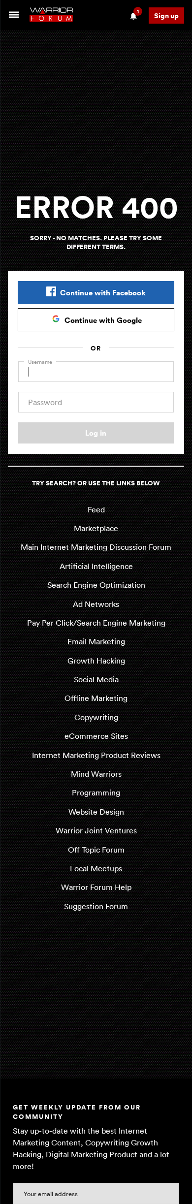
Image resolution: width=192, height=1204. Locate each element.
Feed (96, 509)
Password (45, 402)
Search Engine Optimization (96, 585)
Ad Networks (96, 604)
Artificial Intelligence (96, 566)
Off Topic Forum (96, 850)
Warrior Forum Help (96, 887)
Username (40, 361)
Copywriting (96, 717)
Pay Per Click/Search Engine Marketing (96, 623)
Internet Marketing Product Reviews (96, 755)
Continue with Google (103, 320)
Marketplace (96, 528)
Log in (95, 432)
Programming (96, 792)
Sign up (166, 15)
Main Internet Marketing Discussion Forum (96, 547)
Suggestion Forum (96, 906)
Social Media (96, 679)
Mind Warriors (96, 774)
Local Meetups (96, 868)
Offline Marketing (96, 698)
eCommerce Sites (96, 736)
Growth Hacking (96, 660)
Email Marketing (96, 641)
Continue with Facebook (103, 292)
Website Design (96, 812)
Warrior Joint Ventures (96, 830)
